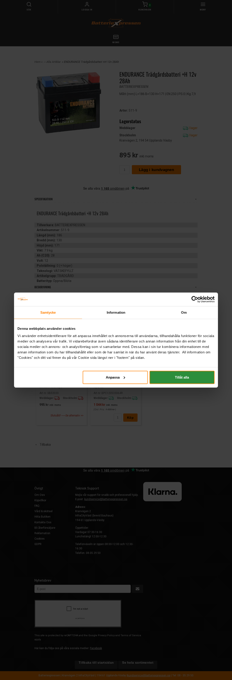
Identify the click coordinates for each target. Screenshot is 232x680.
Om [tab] (184, 312)
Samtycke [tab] (48, 312)
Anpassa (113, 377)
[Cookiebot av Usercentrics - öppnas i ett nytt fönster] (195, 299)
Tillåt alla (182, 377)
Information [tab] (116, 312)
